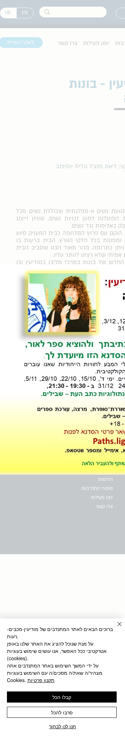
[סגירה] (115, 628)
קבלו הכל (61, 697)
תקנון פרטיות (41, 679)
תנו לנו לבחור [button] (62, 726)
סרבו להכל (62, 712)
